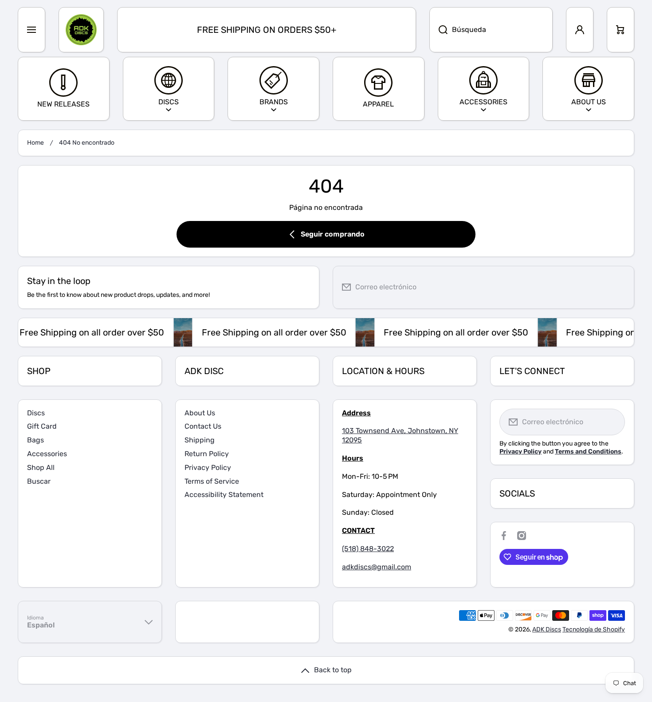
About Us (200, 413)
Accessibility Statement (224, 494)
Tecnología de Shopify (593, 629)
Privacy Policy (208, 467)
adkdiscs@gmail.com (376, 567)
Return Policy (207, 454)
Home (35, 142)
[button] (620, 30)
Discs (36, 413)
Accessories (47, 454)
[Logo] (81, 29)
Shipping (200, 440)
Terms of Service (212, 481)
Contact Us (203, 426)
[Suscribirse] (620, 287)
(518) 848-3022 (368, 548)
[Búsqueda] (438, 29)
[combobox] (491, 29)
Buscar (39, 481)
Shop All (41, 467)
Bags (35, 440)
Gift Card (42, 426)
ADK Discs (546, 629)
